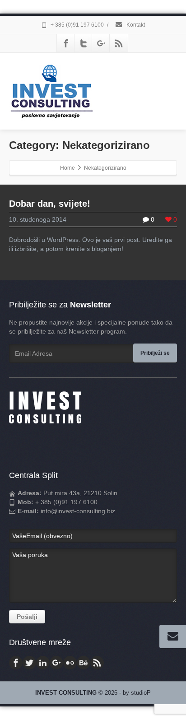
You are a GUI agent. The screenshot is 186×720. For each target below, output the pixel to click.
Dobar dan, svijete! (49, 204)
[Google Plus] (101, 43)
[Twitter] (83, 43)
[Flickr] (70, 662)
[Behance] (83, 662)
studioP (141, 692)
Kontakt (135, 25)
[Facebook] (66, 43)
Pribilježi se (155, 353)
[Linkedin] (43, 662)
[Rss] (119, 43)
